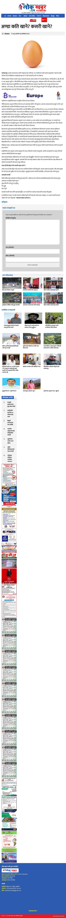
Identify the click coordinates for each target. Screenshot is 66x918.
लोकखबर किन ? (33, 911)
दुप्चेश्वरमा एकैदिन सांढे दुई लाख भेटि (11, 305)
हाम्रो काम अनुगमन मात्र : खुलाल (51, 391)
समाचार (9, 16)
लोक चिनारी (21, 20)
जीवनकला (28, 20)
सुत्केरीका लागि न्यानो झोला (10, 441)
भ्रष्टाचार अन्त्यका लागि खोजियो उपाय (31, 366)
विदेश (57, 16)
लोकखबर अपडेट (7, 397)
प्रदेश (20, 16)
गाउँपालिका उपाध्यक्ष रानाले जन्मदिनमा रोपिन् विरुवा (51, 326)
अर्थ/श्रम (25, 16)
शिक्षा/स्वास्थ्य (46, 16)
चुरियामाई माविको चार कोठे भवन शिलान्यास (31, 347)
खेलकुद (53, 16)
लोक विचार (7, 20)
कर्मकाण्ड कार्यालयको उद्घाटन (30, 290)
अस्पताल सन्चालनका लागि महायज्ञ (31, 305)
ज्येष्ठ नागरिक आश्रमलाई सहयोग (51, 290)
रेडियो (39, 20)
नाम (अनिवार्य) (10, 247)
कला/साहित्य (32, 16)
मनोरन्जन (39, 16)
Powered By (55, 916)
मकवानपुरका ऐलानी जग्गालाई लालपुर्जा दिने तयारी (11, 326)
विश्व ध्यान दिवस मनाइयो (8, 290)
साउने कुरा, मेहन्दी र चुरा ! (29, 391)
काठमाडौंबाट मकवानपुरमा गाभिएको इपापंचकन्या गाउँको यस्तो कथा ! (52, 347)
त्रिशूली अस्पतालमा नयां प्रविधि (10, 422)
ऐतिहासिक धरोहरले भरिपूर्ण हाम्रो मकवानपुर (51, 367)
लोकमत (34, 20)
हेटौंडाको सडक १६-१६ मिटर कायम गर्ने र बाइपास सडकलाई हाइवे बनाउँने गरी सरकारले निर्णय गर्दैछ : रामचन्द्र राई (10, 369)
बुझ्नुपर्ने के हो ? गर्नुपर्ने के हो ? (9, 391)
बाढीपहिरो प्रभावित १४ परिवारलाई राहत (10, 413)
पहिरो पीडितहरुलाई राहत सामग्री (10, 449)
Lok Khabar (61, 916)
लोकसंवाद (14, 20)
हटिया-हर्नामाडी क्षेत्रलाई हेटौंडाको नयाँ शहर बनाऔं (10, 347)
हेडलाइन (15, 16)
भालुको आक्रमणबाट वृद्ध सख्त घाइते (11, 404)
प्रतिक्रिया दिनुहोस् (11, 218)
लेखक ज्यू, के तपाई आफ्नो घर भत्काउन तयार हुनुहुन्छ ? (32, 326)
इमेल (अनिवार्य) (10, 255)
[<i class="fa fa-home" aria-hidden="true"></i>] (5, 16)
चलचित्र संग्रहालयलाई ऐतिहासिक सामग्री (10, 432)
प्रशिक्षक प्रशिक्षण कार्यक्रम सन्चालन (10, 458)
